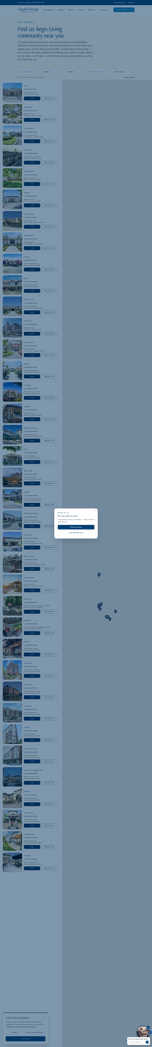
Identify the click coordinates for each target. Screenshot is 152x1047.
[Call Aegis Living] (148, 1027)
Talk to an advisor (76, 527)
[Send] (147, 1042)
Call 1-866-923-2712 (76, 532)
